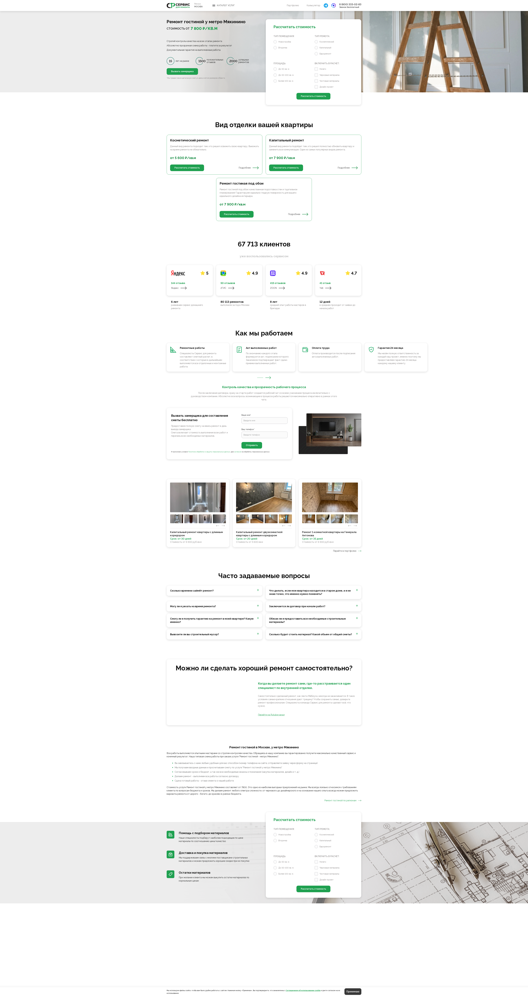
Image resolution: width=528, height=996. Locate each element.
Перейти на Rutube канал (271, 714)
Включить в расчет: (327, 63)
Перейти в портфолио (344, 551)
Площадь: (279, 63)
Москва (198, 6)
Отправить (252, 445)
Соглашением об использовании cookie (303, 990)
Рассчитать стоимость (313, 96)
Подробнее (245, 167)
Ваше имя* (246, 415)
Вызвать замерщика (182, 71)
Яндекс (175, 288)
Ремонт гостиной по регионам (340, 800)
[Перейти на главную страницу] (178, 5)
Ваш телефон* (248, 429)
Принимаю (352, 991)
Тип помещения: (283, 36)
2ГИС (223, 288)
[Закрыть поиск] (326, 5)
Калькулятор (313, 5)
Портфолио (293, 5)
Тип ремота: (322, 36)
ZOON (273, 288)
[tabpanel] (264, 178)
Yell (321, 288)
